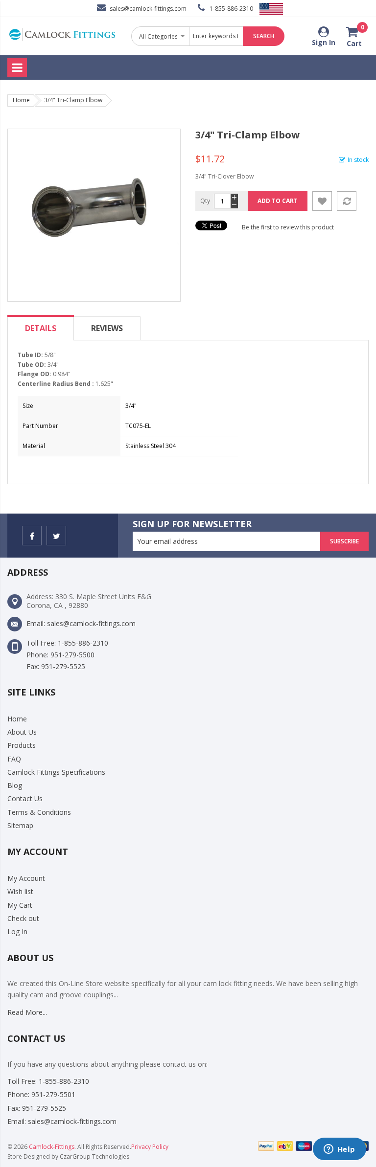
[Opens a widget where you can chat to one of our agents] (339, 1150)
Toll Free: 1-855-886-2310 (67, 643)
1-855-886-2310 (231, 8)
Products (21, 745)
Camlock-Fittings (51, 1147)
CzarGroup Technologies (94, 1156)
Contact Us (25, 798)
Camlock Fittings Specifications (56, 772)
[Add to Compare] (346, 201)
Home (21, 100)
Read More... (27, 1012)
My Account (26, 878)
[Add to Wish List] (322, 201)
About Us (22, 732)
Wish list (20, 891)
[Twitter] (56, 535)
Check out (23, 918)
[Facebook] (32, 535)
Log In (17, 931)
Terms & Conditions (39, 812)
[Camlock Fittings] (62, 36)
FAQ (14, 758)
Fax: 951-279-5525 (55, 666)
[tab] (40, 328)
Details (40, 328)
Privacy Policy (149, 1147)
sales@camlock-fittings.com (148, 8)
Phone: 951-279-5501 (41, 1094)
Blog (14, 785)
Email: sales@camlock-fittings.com (81, 623)
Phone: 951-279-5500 (60, 654)
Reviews (107, 328)
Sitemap (20, 825)
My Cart (19, 905)
